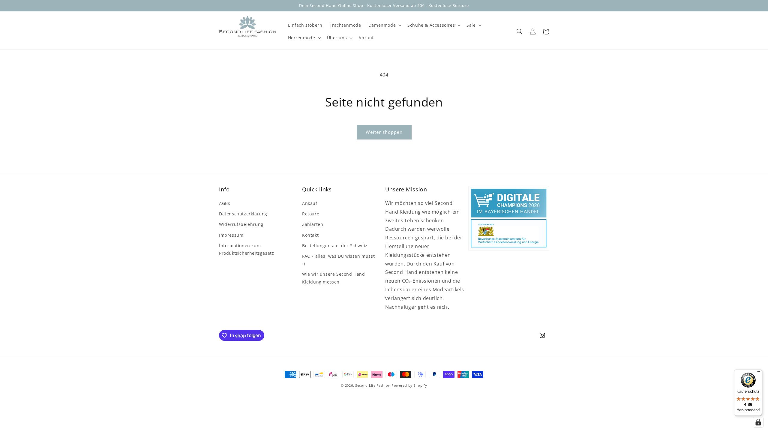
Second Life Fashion (372, 385)
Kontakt (310, 235)
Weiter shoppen (384, 132)
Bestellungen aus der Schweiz (335, 245)
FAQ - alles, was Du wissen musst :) (338, 259)
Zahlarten (312, 224)
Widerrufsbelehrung (241, 224)
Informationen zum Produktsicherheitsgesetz (246, 249)
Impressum (231, 235)
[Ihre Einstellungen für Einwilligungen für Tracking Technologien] (758, 422)
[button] (384, 25)
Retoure (310, 214)
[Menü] (758, 372)
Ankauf (309, 203)
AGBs (224, 203)
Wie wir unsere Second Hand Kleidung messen (333, 277)
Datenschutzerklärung (243, 214)
